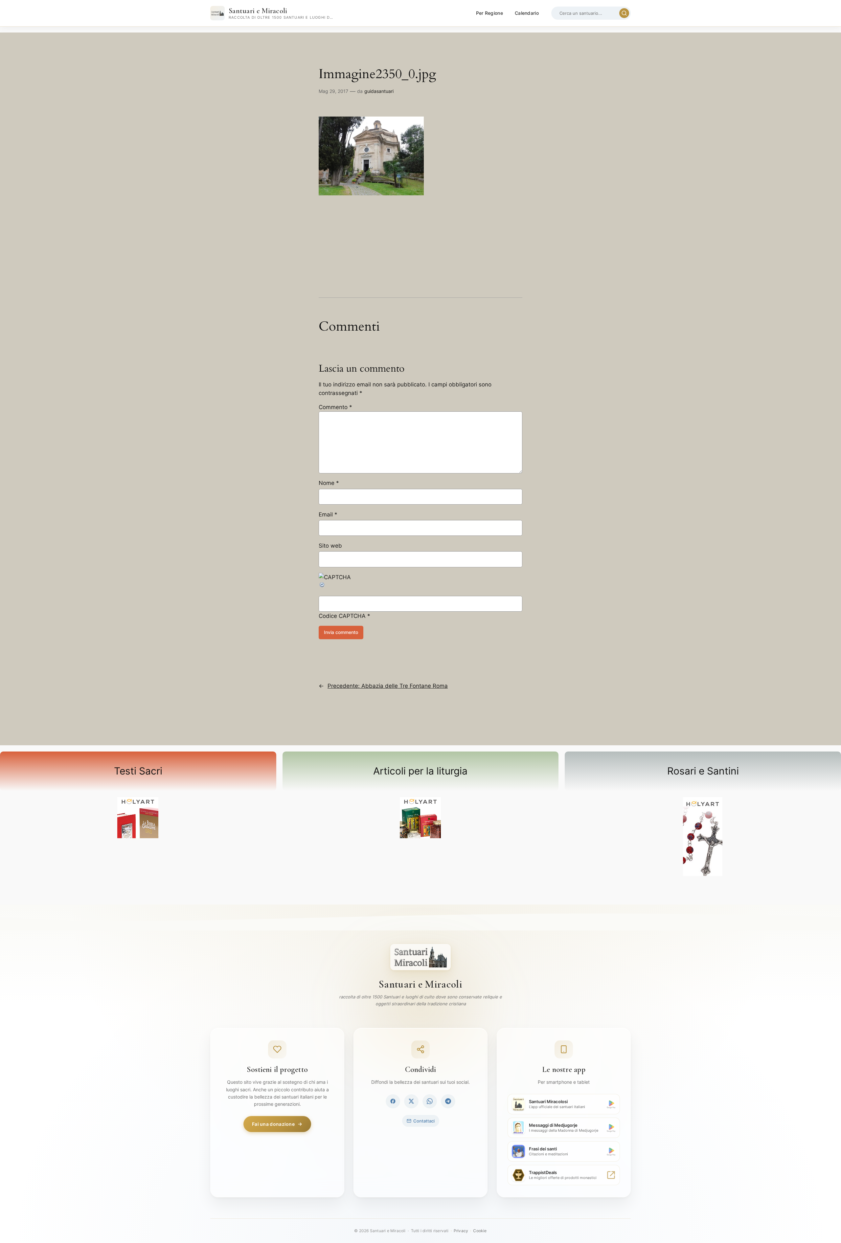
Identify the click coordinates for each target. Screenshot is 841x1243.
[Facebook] (393, 1101)
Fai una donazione (273, 1124)
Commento (335, 407)
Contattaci (424, 1120)
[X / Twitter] (411, 1101)
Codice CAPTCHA (342, 616)
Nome (329, 483)
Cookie (480, 1230)
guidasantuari (379, 91)
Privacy (461, 1230)
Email (328, 514)
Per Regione (489, 13)
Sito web (330, 545)
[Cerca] (624, 13)
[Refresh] (322, 586)
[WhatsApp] (429, 1101)
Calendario (527, 13)
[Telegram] (448, 1101)
